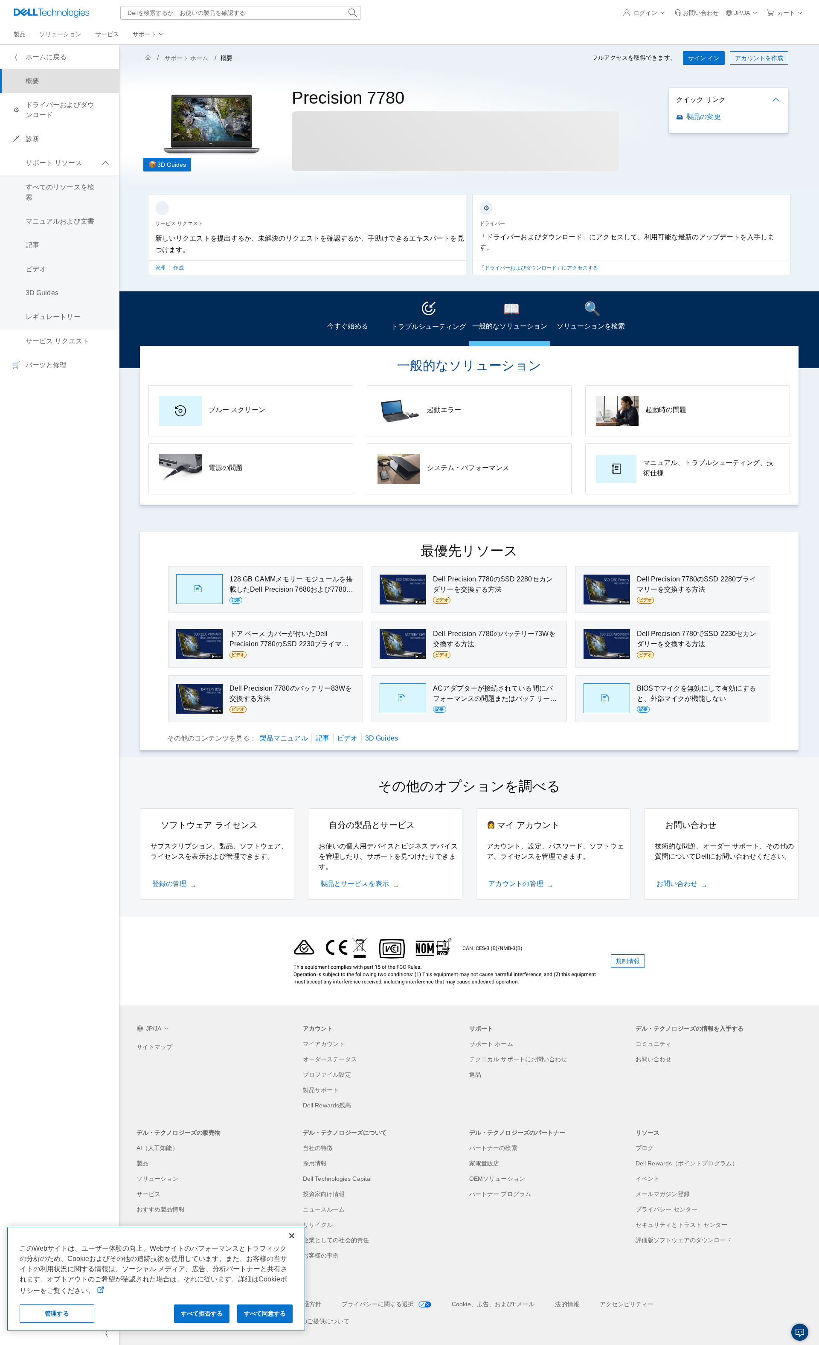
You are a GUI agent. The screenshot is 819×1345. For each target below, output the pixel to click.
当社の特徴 (318, 1148)
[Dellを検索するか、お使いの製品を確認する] (352, 12)
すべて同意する (265, 1313)
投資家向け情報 (324, 1194)
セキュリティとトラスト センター (681, 1224)
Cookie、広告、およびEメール (493, 1304)
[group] (307, 239)
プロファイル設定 (327, 1074)
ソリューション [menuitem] (60, 34)
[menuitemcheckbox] (59, 163)
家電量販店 (484, 1163)
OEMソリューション (497, 1178)
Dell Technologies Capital (337, 1178)
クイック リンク (701, 99)
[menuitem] (149, 34)
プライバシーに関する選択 (378, 1304)
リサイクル (318, 1224)
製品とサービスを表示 (354, 883)
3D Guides (171, 164)
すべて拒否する (202, 1313)
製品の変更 (703, 116)
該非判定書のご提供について (310, 1321)
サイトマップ (154, 1046)
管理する (57, 1313)
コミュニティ (653, 1043)
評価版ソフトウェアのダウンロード (684, 1240)
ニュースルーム (324, 1209)
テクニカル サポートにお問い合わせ (518, 1059)
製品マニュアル (284, 738)
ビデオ (347, 738)
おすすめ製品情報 (160, 1209)
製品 (142, 1163)
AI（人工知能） (157, 1148)
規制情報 (628, 961)
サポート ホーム (187, 58)
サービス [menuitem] (107, 34)
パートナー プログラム (500, 1194)
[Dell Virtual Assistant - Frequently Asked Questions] (799, 1332)
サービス (148, 1194)
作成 (178, 268)
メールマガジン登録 (663, 1194)
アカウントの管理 (515, 883)
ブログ (644, 1148)
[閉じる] (291, 1235)
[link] (696, 13)
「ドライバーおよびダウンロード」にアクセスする (538, 268)
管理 (161, 268)
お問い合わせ (676, 883)
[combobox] (240, 13)
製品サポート (321, 1089)
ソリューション (157, 1178)
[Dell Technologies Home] (51, 13)
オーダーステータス (330, 1059)
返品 (475, 1074)
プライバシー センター (666, 1209)
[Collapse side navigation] (106, 1333)
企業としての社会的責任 (336, 1240)
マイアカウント (324, 1043)
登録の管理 (169, 883)
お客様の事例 (321, 1255)
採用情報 (315, 1163)
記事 (322, 738)
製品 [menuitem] (20, 34)
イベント (647, 1178)
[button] (645, 13)
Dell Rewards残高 (327, 1105)
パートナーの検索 (493, 1148)
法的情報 (567, 1304)
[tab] (347, 318)
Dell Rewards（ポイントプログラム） (687, 1163)
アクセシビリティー (627, 1304)
